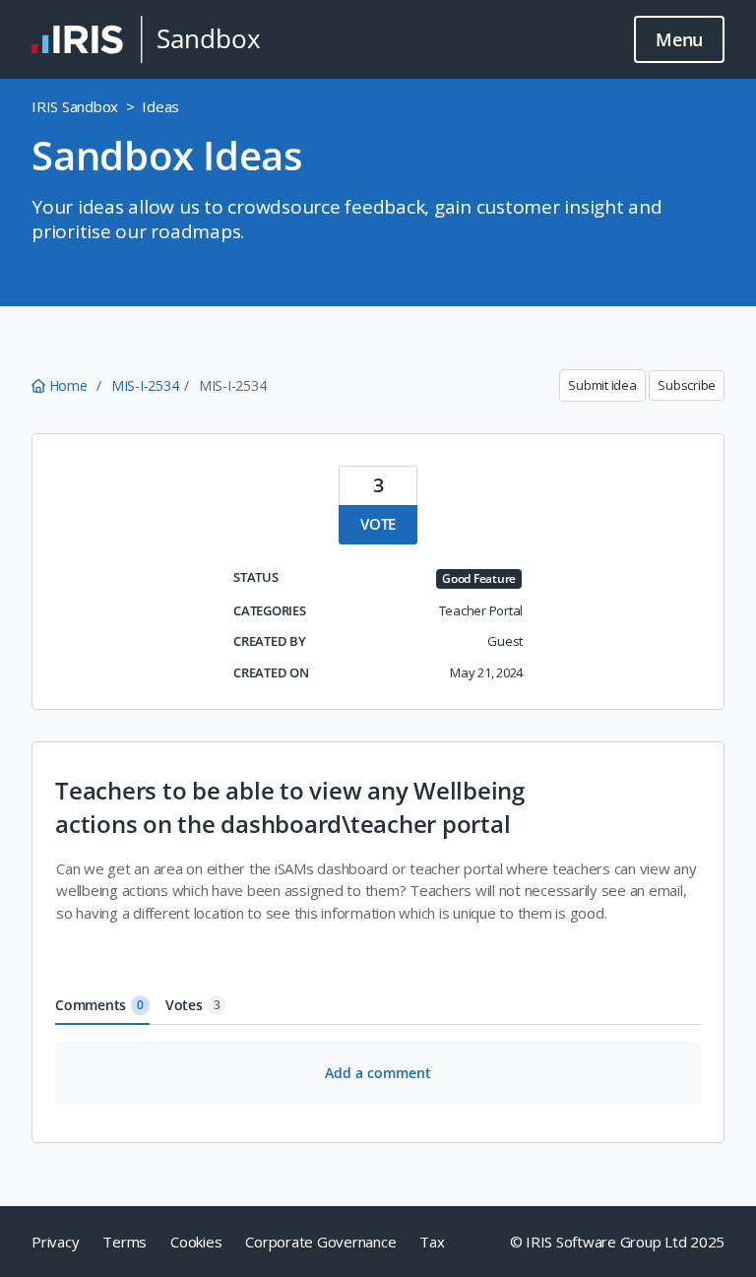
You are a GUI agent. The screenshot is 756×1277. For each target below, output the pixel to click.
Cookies (195, 1241)
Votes (192, 1004)
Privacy (55, 1241)
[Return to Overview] (146, 39)
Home (68, 385)
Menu (679, 39)
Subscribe (687, 385)
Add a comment (378, 1072)
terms (124, 1241)
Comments (99, 1004)
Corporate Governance (320, 1241)
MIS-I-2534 (145, 385)
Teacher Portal (481, 610)
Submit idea (602, 385)
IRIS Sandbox (75, 106)
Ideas (160, 106)
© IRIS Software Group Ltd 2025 (617, 1241)
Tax (431, 1241)
